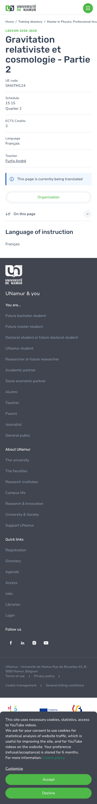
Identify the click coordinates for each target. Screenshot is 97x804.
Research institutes (21, 481)
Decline (48, 793)
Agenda (12, 571)
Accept (49, 779)
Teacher (12, 402)
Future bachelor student (25, 315)
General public (17, 435)
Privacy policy (44, 676)
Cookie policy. (54, 757)
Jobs (9, 593)
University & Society (22, 514)
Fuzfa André (15, 160)
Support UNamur (19, 525)
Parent (11, 413)
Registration (15, 550)
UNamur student (19, 348)
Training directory (30, 22)
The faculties (16, 471)
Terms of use (15, 676)
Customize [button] (14, 768)
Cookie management (20, 685)
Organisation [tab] (48, 197)
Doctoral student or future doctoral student (41, 337)
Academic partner (20, 370)
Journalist (13, 424)
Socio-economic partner (25, 381)
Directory (13, 561)
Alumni (11, 391)
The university (17, 460)
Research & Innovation (24, 503)
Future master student (24, 326)
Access (11, 582)
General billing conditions (65, 685)
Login (10, 615)
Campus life (15, 492)
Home (9, 22)
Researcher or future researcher (32, 359)
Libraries (12, 604)
